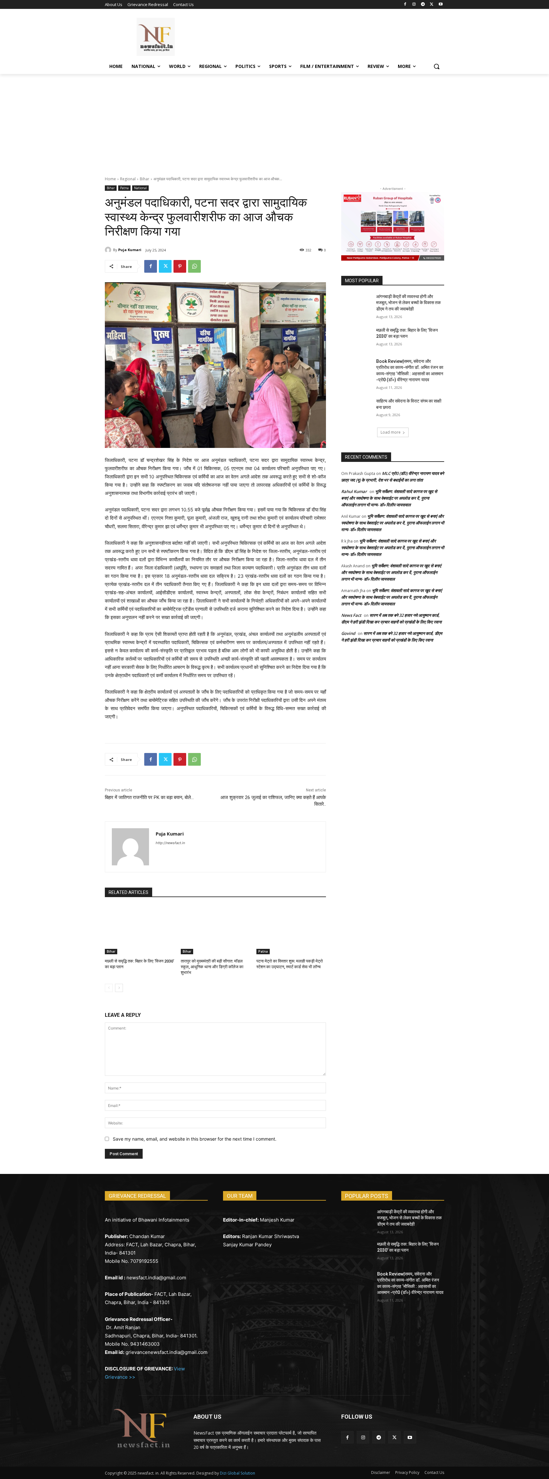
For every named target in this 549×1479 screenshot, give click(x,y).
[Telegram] (423, 4)
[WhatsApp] (194, 266)
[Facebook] (405, 4)
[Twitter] (431, 4)
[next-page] (119, 988)
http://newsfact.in (170, 843)
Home (110, 179)
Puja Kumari (129, 249)
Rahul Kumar (354, 491)
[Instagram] (414, 4)
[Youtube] (440, 4)
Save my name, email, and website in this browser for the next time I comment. (194, 1139)
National (140, 188)
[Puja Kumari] (109, 250)
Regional (128, 179)
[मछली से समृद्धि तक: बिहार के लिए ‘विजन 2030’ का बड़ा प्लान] (139, 929)
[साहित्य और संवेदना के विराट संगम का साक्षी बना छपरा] (356, 409)
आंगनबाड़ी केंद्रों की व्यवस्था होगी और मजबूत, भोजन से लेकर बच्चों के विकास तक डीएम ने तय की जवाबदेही (408, 302)
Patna (124, 188)
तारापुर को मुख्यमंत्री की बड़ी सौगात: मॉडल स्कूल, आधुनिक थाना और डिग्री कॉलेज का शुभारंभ (212, 967)
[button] (436, 66)
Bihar (144, 179)
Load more (391, 432)
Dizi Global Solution (237, 1473)
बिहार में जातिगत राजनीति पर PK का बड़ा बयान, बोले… (149, 797)
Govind (348, 633)
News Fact (351, 615)
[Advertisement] (274, 121)
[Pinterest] (179, 266)
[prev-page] (109, 988)
